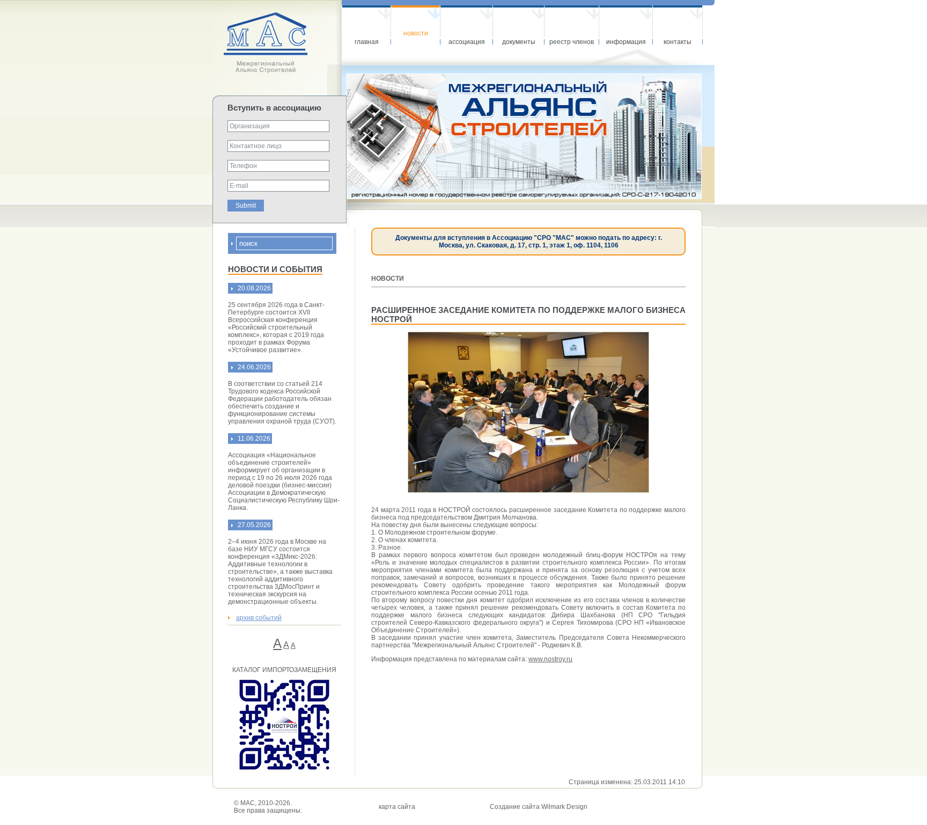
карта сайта (397, 807)
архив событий (259, 618)
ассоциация (466, 42)
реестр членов (571, 42)
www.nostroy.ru (550, 659)
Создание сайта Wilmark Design (538, 807)
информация (626, 42)
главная (367, 42)
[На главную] (277, 71)
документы (518, 42)
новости (415, 33)
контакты (677, 42)
